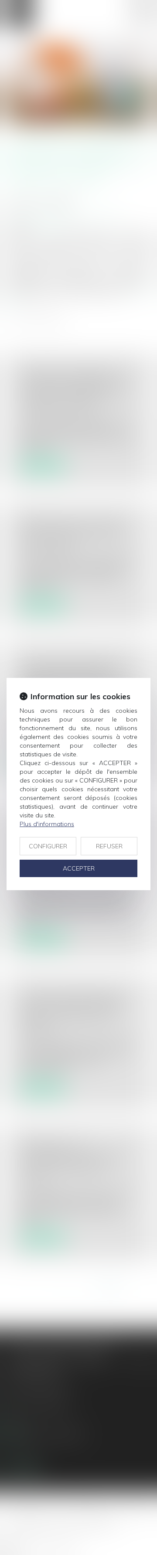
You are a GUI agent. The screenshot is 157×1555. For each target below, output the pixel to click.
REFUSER (109, 846)
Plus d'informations (47, 824)
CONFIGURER (48, 846)
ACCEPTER (79, 868)
